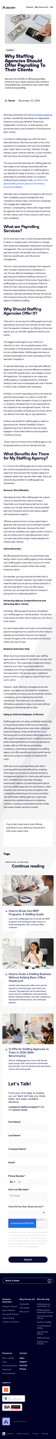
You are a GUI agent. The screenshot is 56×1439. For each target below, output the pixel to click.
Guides (10, 50)
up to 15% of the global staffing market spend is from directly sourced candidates (26, 183)
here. (26, 831)
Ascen (43, 731)
